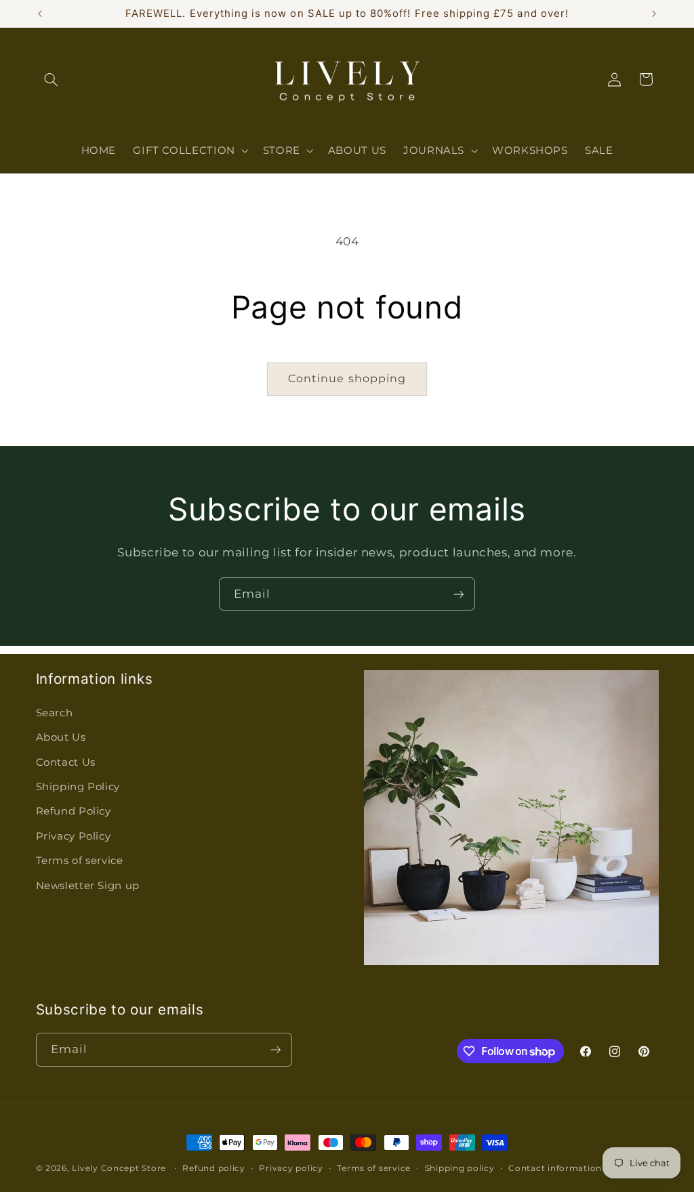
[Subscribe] (458, 594)
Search (54, 713)
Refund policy (213, 1168)
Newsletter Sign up (88, 886)
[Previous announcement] (40, 13)
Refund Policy (73, 811)
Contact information (555, 1168)
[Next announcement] (654, 13)
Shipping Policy (78, 787)
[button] (51, 79)
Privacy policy (291, 1168)
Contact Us (66, 762)
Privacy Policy (73, 836)
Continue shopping (347, 378)
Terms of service (79, 861)
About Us (61, 737)
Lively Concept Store (119, 1168)
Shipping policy (460, 1168)
